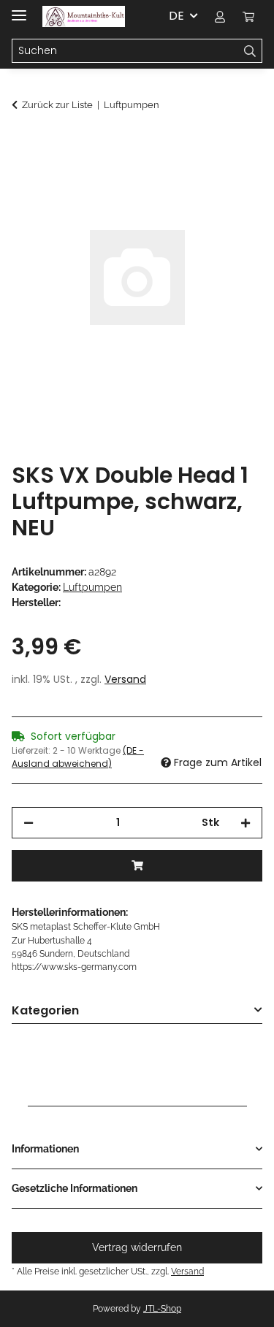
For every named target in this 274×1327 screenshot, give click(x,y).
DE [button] (176, 15)
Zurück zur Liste (57, 104)
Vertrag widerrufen (137, 1247)
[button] (220, 16)
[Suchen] (250, 51)
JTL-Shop (162, 1309)
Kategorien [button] (45, 1011)
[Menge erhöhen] (245, 823)
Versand (125, 679)
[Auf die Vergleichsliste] (232, 180)
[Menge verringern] (28, 823)
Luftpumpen (92, 587)
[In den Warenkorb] (23, 144)
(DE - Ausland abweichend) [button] (78, 757)
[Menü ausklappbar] (19, 9)
